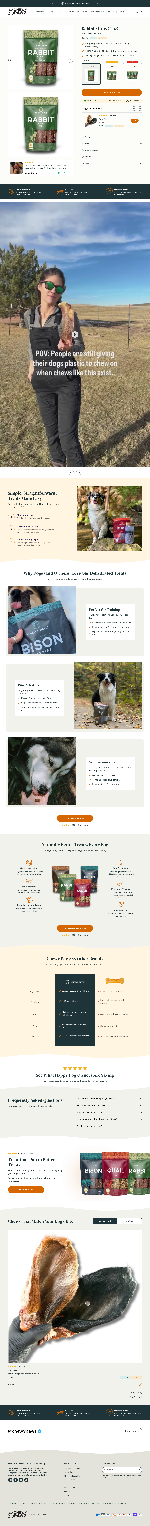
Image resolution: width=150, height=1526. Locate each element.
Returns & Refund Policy (28, 1503)
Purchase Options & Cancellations (114, 1503)
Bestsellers (39, 12)
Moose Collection (54, 12)
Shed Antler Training (72, 1480)
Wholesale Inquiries (59, 1503)
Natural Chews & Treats (100, 12)
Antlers (129, 1221)
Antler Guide (69, 1472)
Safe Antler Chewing (72, 1468)
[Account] (133, 12)
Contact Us (68, 1495)
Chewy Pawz (41, 1515)
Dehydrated (105, 1221)
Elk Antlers (69, 12)
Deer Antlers (82, 12)
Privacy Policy (72, 1503)
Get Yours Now (73, 818)
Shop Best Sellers (73, 928)
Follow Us (130, 1431)
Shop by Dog (118, 12)
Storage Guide (69, 1487)
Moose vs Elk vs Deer (72, 1476)
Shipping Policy (13, 1503)
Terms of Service (85, 1503)
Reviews (67, 1491)
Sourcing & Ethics (70, 1484)
